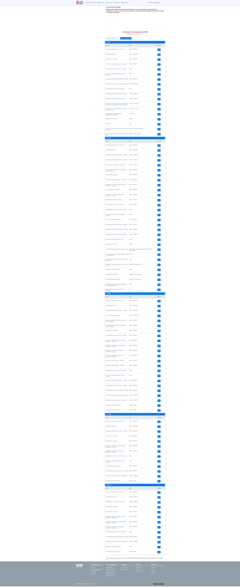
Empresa (109, 2)
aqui (107, 559)
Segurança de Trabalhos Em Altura (113, 546)
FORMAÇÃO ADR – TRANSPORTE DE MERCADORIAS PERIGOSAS (114, 114)
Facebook (153, 567)
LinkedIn (152, 571)
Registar (158, 2)
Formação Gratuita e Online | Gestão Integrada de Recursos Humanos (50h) (116, 285)
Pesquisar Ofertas (91, 2)
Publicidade (93, 572)
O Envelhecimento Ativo (111, 54)
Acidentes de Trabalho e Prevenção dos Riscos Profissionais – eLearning (116, 185)
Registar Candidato (125, 569)
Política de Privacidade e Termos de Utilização (96, 570)
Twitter (152, 569)
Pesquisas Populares (110, 575)
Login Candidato (124, 567)
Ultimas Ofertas (109, 567)
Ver (159, 49)
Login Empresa (139, 569)
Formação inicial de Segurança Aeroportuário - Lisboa (117, 249)
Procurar (124, 38)
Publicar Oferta (139, 567)
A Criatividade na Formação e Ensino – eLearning (116, 64)
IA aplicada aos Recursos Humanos (113, 269)
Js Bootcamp (108, 123)
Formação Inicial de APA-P (111, 244)
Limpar (129, 38)
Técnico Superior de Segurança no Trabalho (115, 88)
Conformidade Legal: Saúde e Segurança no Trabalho (117, 79)
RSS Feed (153, 573)
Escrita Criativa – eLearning (111, 59)
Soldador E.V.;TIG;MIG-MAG (111, 118)
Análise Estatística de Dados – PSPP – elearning (116, 69)
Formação (117, 2)
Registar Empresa (140, 571)
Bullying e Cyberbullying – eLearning (113, 199)
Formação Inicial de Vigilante (112, 274)
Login (151, 2)
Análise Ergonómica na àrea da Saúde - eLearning (116, 224)
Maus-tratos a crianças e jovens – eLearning (115, 49)
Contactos (125, 2)
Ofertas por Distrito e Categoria (110, 573)
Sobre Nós (93, 567)
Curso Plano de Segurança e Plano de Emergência (116, 93)
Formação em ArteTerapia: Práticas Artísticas (115, 98)
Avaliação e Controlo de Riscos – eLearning (115, 360)
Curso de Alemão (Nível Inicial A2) (113, 315)
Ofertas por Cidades (110, 569)
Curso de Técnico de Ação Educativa (113, 219)
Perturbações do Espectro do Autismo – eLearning (116, 154)
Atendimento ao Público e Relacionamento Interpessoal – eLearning (115, 195)
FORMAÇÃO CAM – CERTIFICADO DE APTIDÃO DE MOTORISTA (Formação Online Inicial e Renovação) (117, 104)
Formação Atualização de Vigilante (113, 279)
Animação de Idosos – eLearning (113, 189)
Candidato (102, 2)
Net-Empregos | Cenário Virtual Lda (86, 583)
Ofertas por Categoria (110, 571)
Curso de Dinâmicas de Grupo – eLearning (115, 204)
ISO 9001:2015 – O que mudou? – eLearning (115, 164)
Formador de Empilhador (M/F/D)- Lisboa (114, 239)
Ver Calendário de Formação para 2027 (135, 34)
